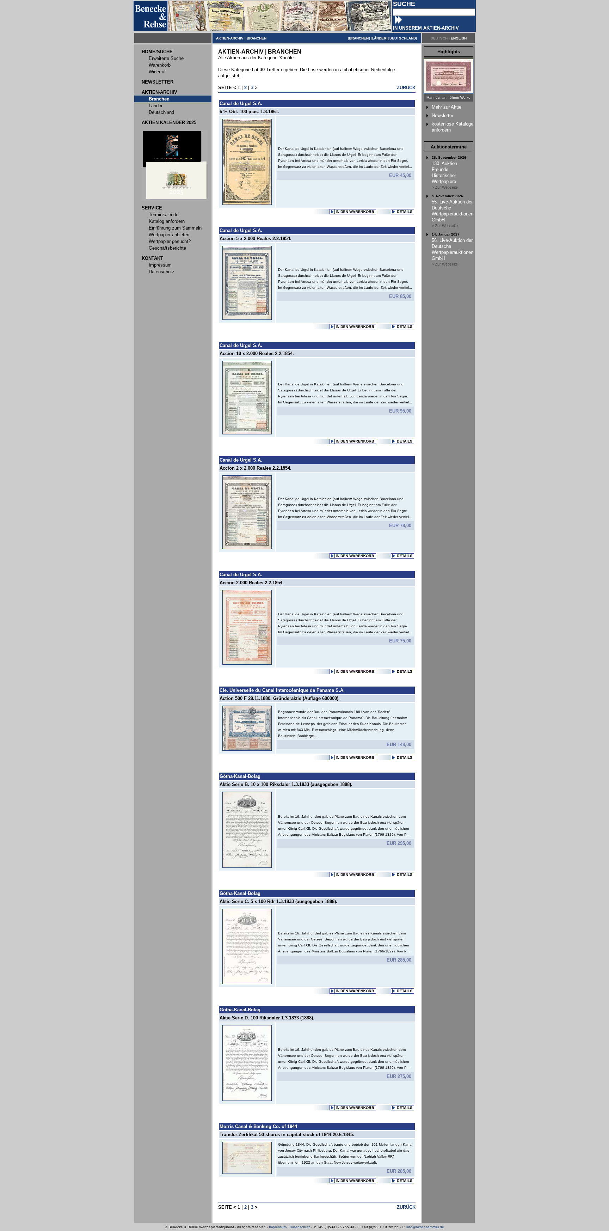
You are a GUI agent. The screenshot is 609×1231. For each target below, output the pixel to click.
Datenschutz (300, 1227)
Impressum (278, 1227)
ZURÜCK (406, 87)
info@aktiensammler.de (425, 1227)
